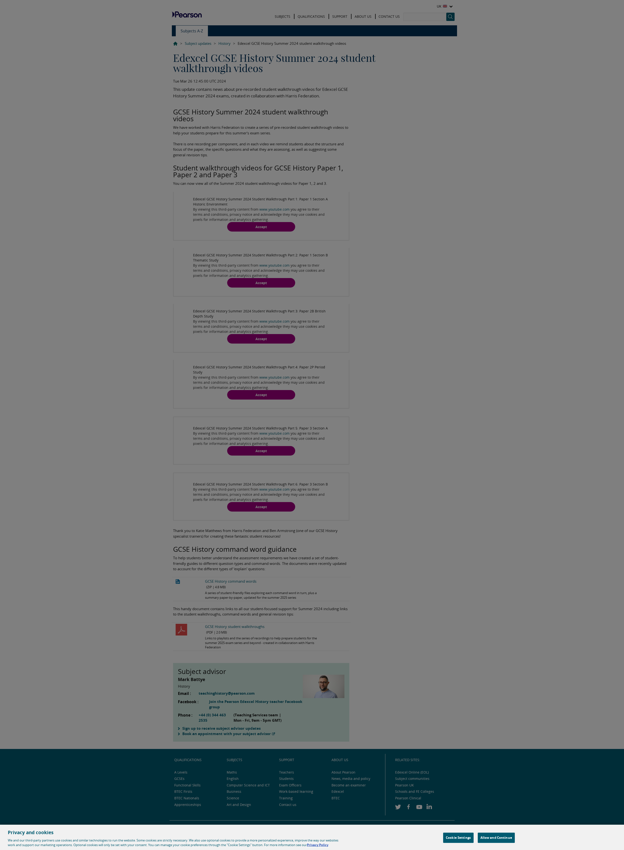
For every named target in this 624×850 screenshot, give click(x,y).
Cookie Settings (458, 837)
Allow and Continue (496, 837)
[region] (312, 837)
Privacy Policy (317, 845)
